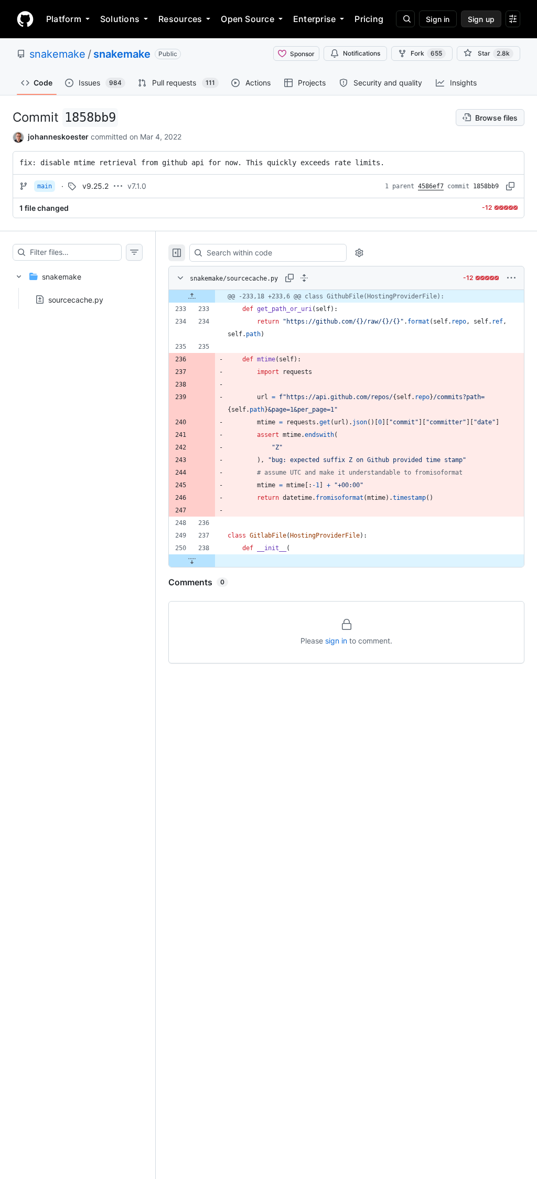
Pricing (369, 19)
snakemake (57, 54)
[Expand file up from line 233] (192, 296)
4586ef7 (431, 186)
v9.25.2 (95, 185)
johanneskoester (58, 136)
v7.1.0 (136, 185)
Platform (63, 19)
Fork (426, 53)
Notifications (361, 53)
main (44, 186)
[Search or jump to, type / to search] (405, 18)
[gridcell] (346, 296)
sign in (336, 640)
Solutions (119, 19)
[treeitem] (78, 285)
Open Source (247, 19)
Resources (180, 19)
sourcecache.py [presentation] (75, 299)
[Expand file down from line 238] (192, 560)
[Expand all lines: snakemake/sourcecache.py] (304, 278)
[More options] (511, 278)
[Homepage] (25, 18)
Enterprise (314, 19)
